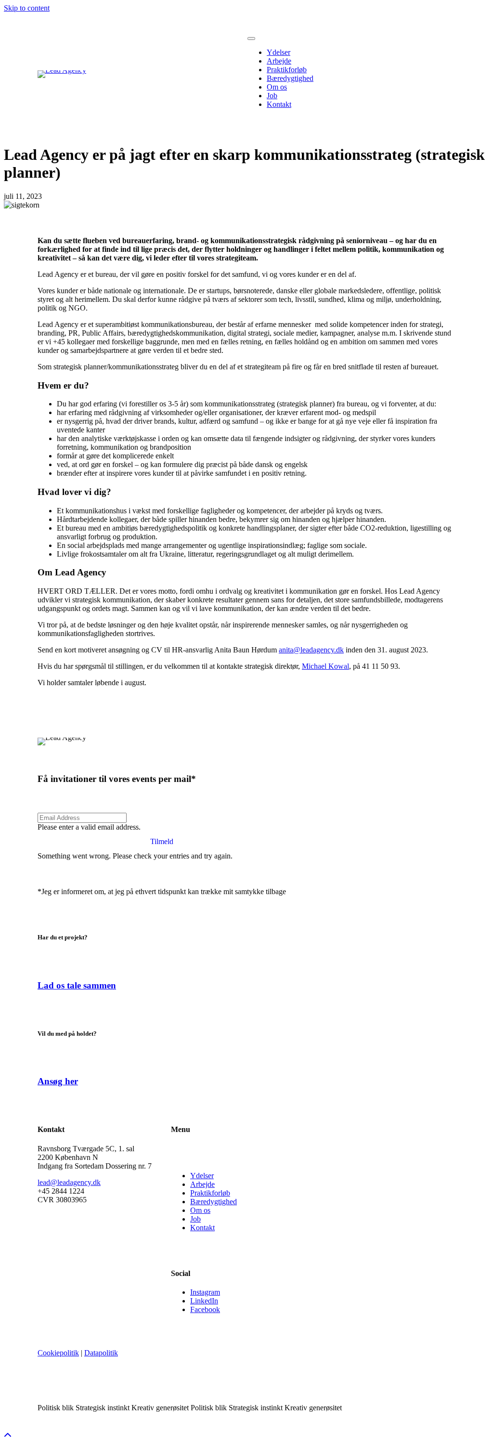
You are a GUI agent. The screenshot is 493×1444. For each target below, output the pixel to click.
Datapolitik (101, 1353)
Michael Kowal (325, 666)
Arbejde (202, 1184)
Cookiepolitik (58, 1353)
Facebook (205, 1309)
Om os (200, 1210)
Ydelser (202, 1175)
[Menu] (251, 38)
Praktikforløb (210, 1193)
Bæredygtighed (213, 1201)
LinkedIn (204, 1301)
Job (195, 1219)
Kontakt (202, 1227)
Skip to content (27, 8)
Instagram (205, 1292)
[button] (162, 842)
